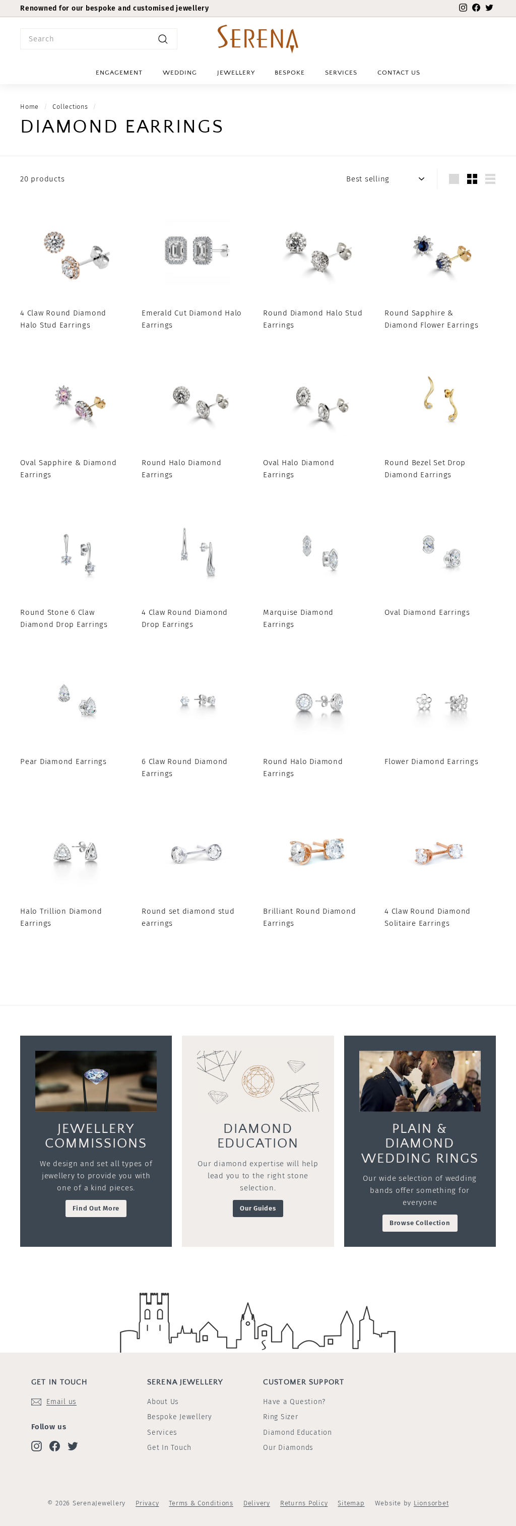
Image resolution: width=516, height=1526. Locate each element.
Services (341, 72)
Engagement (119, 72)
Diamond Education (297, 1432)
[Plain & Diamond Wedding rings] (420, 1081)
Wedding (180, 72)
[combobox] (98, 38)
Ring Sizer (280, 1417)
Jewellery (236, 72)
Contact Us (398, 72)
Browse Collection (420, 1223)
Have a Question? (294, 1401)
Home (29, 106)
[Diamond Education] (257, 1081)
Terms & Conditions (201, 1503)
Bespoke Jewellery (179, 1417)
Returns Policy (304, 1503)
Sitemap (351, 1503)
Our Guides (258, 1208)
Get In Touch (169, 1447)
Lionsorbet (431, 1503)
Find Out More (96, 1208)
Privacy (147, 1503)
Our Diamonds (288, 1447)
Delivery (256, 1503)
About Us (163, 1401)
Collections (70, 106)
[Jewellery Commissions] (96, 1081)
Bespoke (290, 72)
